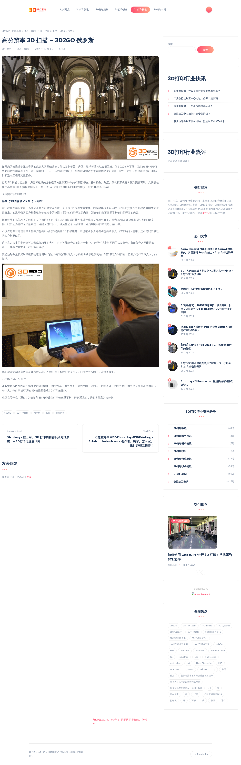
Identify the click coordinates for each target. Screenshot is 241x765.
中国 (224, 669)
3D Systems (224, 625)
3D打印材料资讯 (182, 443)
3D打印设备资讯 (182, 466)
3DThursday (175, 632)
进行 (223, 700)
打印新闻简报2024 (213, 694)
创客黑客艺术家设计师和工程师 (185, 682)
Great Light (180, 473)
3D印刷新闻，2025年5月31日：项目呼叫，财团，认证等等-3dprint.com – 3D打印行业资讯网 (206, 309)
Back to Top (203, 754)
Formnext (200, 650)
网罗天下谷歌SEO (130, 719)
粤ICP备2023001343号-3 (106, 719)
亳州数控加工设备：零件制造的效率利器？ (197, 90)
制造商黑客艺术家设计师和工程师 (186, 688)
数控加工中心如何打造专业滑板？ (192, 113)
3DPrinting (207, 625)
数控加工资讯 (181, 481)
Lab (196, 657)
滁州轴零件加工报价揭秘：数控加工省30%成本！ (200, 121)
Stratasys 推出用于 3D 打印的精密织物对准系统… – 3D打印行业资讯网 (38, 439)
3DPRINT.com (189, 625)
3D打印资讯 (82, 9)
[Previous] (198, 572)
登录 (29, 477)
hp (171, 657)
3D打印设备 (121, 9)
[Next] (203, 572)
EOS (172, 650)
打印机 (173, 700)
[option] (201, 541)
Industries (183, 657)
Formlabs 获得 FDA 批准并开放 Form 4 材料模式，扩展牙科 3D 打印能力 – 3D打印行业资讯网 (207, 252)
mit (188, 663)
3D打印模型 (180, 451)
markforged (210, 657)
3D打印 (206, 213)
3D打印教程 (140, 9)
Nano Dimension (204, 663)
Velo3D (203, 669)
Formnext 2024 (218, 650)
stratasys (174, 669)
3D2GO (7, 413)
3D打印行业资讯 (182, 458)
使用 (172, 675)
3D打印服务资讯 (182, 436)
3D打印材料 (159, 9)
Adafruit (220, 644)
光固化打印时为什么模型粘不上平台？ (202, 289)
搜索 (170, 44)
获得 (213, 700)
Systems (189, 669)
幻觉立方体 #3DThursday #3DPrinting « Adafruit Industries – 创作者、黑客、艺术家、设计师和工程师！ (121, 441)
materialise (175, 663)
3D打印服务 (102, 9)
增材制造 (174, 694)
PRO (220, 663)
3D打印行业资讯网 (179, 644)
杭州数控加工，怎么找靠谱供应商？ (193, 106)
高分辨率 (60, 413)
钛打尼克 (65, 9)
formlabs (185, 650)
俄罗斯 (37, 413)
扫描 (48, 413)
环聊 (193, 700)
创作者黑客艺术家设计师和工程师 (197, 675)
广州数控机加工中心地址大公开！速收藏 (196, 98)
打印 (196, 694)
